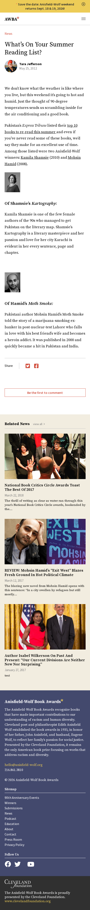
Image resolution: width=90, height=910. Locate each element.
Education (12, 824)
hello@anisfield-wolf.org (23, 765)
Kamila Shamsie (35, 157)
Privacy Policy (14, 845)
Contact (10, 834)
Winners (10, 803)
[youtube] (30, 864)
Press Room (13, 839)
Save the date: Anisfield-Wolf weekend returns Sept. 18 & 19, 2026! (46, 6)
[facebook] (8, 864)
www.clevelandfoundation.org (28, 901)
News (8, 33)
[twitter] (17, 864)
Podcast (10, 818)
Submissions (14, 808)
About (9, 829)
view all (37, 424)
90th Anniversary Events (22, 797)
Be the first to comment (45, 393)
